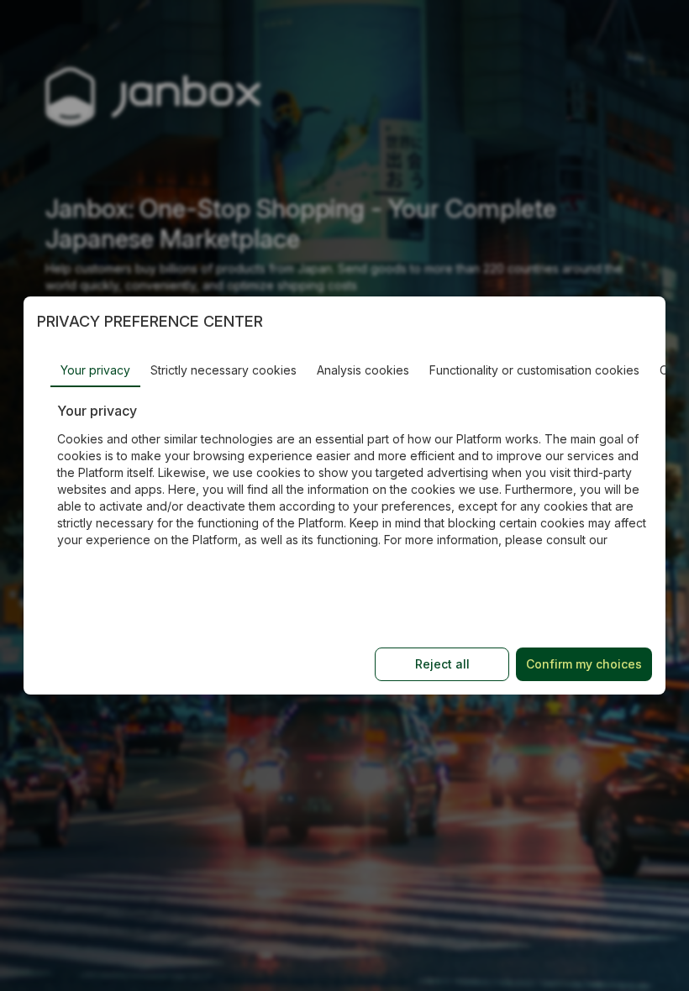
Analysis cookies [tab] (363, 370)
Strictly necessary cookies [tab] (223, 370)
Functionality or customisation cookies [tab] (534, 370)
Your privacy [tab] (95, 370)
